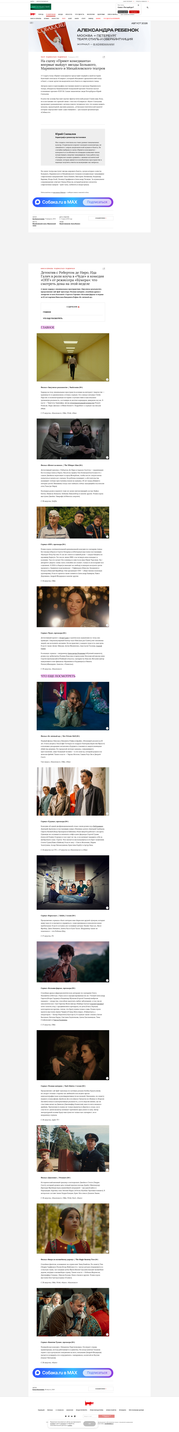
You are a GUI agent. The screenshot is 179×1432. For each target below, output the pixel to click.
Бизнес (98, 18)
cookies (70, 1425)
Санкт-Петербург (127, 1)
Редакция (41, 1410)
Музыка (46, 18)
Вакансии (70, 1410)
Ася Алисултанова (38, 219)
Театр (63, 18)
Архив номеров (111, 1410)
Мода (60, 14)
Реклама (50, 1410)
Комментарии (100, 218)
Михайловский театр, (40, 224)
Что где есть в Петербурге (111, 18)
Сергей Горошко (96, 1004)
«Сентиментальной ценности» (82, 403)
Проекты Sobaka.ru (141, 1)
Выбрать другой (122, 12)
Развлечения (50, 14)
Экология (90, 14)
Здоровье (101, 14)
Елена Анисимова (38, 1389)
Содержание (71, 307)
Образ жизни (113, 14)
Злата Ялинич (75, 224)
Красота (69, 14)
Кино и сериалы (35, 18)
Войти (32, 1)
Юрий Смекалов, (65, 224)
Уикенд (90, 18)
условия (52, 1423)
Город (40, 14)
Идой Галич (64, 638)
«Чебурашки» (97, 826)
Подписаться (51, 57)
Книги (77, 18)
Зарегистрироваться (42, 1)
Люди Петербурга (81, 1410)
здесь (43, 408)
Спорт (84, 18)
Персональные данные (136, 1410)
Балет (70, 18)
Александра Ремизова (76, 653)
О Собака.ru (60, 1410)
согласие (63, 1423)
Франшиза (122, 1410)
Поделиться (62, 57)
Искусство (55, 18)
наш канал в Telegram (59, 192)
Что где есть (79, 14)
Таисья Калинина (60, 1020)
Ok (89, 1424)
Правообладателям (96, 1410)
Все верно (134, 12)
